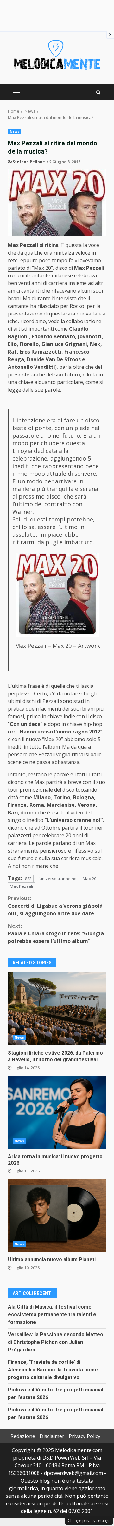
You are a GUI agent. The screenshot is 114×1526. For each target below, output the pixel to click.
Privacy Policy (84, 1436)
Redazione (22, 1436)
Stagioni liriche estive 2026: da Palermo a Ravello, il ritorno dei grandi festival (57, 1008)
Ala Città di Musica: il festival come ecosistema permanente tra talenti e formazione (52, 1314)
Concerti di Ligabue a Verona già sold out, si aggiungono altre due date (55, 906)
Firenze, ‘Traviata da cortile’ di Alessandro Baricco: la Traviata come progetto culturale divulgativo (53, 1369)
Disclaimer (52, 1436)
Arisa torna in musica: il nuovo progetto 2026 (57, 1112)
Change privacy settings (89, 1520)
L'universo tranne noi (57, 878)
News (14, 131)
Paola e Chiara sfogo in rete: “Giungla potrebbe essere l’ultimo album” (56, 933)
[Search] (98, 92)
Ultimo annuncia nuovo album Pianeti (57, 1215)
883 (28, 878)
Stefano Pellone (29, 161)
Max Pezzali (21, 886)
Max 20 (89, 878)
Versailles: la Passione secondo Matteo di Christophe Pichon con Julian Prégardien (55, 1342)
